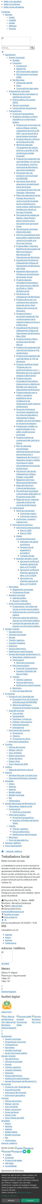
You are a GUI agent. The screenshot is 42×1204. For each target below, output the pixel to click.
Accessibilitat (11, 1166)
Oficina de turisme (13, 1101)
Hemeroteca (10, 1140)
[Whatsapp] (29, 1151)
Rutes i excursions (13, 1109)
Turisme (5, 1098)
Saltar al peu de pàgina (14, 7)
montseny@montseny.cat (12, 911)
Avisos (8, 937)
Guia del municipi (12, 1089)
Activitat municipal (13, 1050)
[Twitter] (19, 1148)
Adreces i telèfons (14, 851)
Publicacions (10, 943)
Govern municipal (13, 1039)
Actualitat (5, 1120)
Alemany (12, 26)
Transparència (11, 1044)
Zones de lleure (12, 1112)
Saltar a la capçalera (12, 1)
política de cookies (24, 1192)
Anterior (5, 991)
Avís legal (9, 1163)
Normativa (9, 1047)
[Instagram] (17, 1151)
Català (11, 17)
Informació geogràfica (15, 1095)
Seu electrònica (12, 1058)
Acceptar (30, 1200)
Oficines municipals (13, 1061)
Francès (12, 28)
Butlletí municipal (12, 1135)
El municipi (6, 1084)
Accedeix (5, 963)
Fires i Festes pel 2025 (14, 1118)
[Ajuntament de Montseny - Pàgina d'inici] (16, 41)
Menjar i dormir (12, 1104)
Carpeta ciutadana (13, 1070)
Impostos (9, 1073)
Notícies (8, 940)
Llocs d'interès (11, 1106)
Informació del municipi (15, 1092)
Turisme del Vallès (22, 1023)
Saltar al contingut (12, 4)
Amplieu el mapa (11, 914)
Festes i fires (10, 1115)
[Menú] (2, 52)
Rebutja (11, 1200)
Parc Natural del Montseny (8, 1023)
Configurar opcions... (10, 1196)
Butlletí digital (11, 1132)
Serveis (8, 1064)
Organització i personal (15, 1042)
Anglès (12, 23)
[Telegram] (25, 1151)
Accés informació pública (16, 1053)
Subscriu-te (6, 1012)
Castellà (12, 20)
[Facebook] (28, 1148)
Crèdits (8, 1154)
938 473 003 (17, 906)
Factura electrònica (13, 1075)
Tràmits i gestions (13, 1067)
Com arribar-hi (10, 917)
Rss (6, 1137)
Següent (12, 991)
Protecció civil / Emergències (17, 1087)
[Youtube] (6, 1151)
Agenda (8, 934)
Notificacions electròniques (17, 1078)
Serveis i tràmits (8, 1056)
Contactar (5, 11)
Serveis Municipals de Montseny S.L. (21, 1081)
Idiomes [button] (8, 14)
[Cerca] (32, 48)
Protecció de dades (13, 1160)
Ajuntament (6, 1036)
